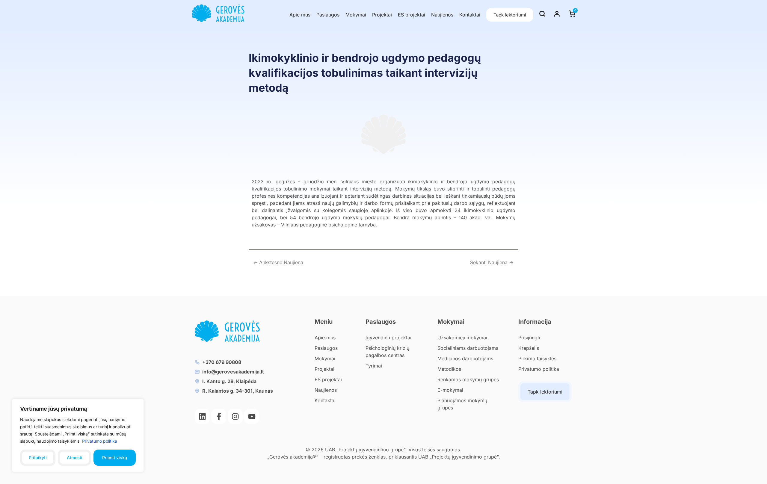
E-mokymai (450, 390)
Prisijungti (529, 338)
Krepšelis (528, 348)
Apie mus (299, 15)
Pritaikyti (38, 457)
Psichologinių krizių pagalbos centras (387, 351)
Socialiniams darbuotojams (467, 348)
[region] (78, 435)
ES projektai (411, 15)
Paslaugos (327, 15)
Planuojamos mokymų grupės (462, 404)
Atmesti (74, 457)
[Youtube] (251, 416)
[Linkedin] (202, 416)
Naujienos (442, 15)
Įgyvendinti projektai (388, 338)
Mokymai (355, 15)
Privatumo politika (99, 441)
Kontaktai (469, 15)
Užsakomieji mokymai (462, 338)
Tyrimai (374, 366)
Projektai (382, 15)
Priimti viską (114, 457)
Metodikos (449, 369)
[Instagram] (235, 416)
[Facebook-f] (218, 416)
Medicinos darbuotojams (465, 359)
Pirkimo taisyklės (537, 359)
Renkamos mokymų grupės (468, 379)
